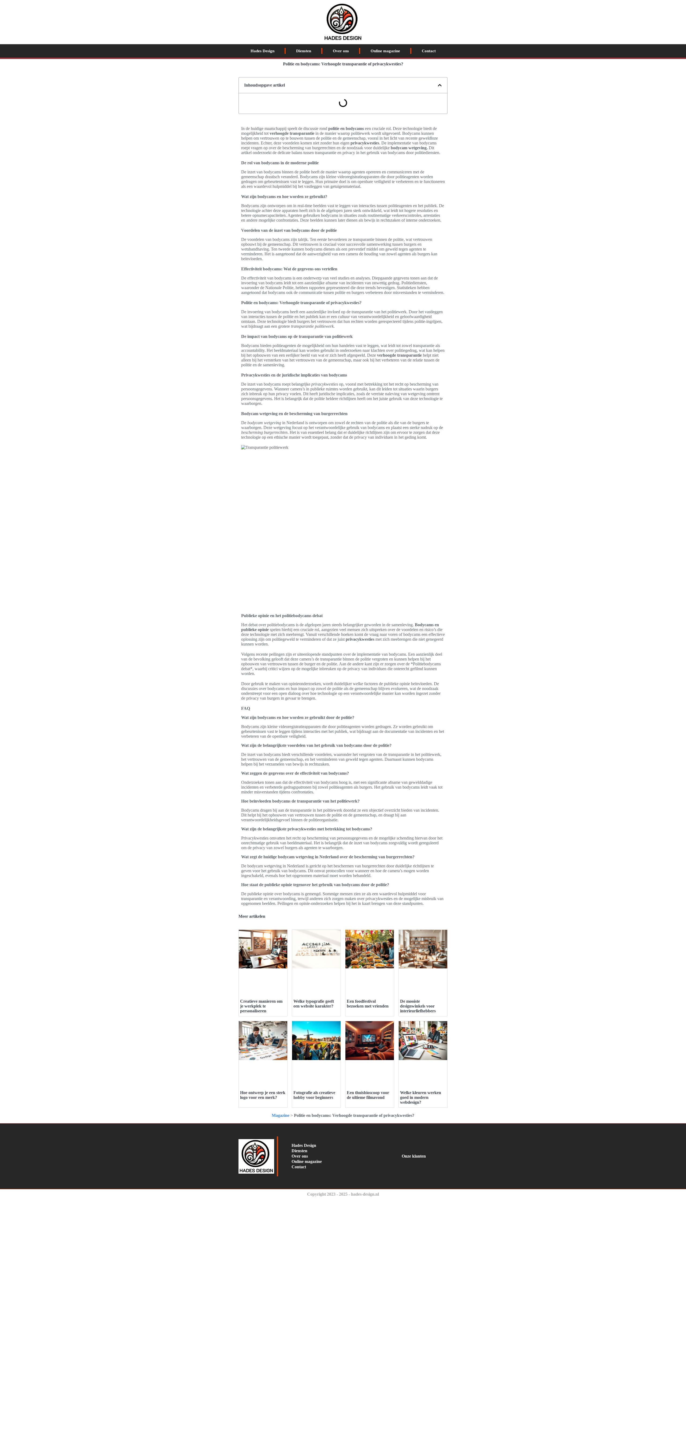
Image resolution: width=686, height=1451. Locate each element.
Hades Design (262, 51)
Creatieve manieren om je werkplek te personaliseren (261, 1006)
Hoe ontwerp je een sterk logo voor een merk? (262, 1095)
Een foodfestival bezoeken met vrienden (368, 1003)
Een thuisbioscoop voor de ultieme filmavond (368, 1095)
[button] (440, 85)
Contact (429, 51)
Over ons (341, 51)
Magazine (280, 1115)
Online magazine (385, 51)
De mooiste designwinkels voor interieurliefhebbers (418, 1006)
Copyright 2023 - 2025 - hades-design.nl (343, 1194)
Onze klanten (414, 1156)
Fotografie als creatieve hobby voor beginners (314, 1095)
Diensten (303, 51)
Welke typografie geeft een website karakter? (313, 1003)
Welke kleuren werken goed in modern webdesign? (420, 1097)
